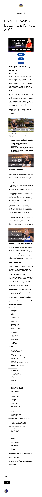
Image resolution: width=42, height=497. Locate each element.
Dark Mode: (38, 495)
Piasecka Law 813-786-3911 (21, 12)
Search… (5, 476)
